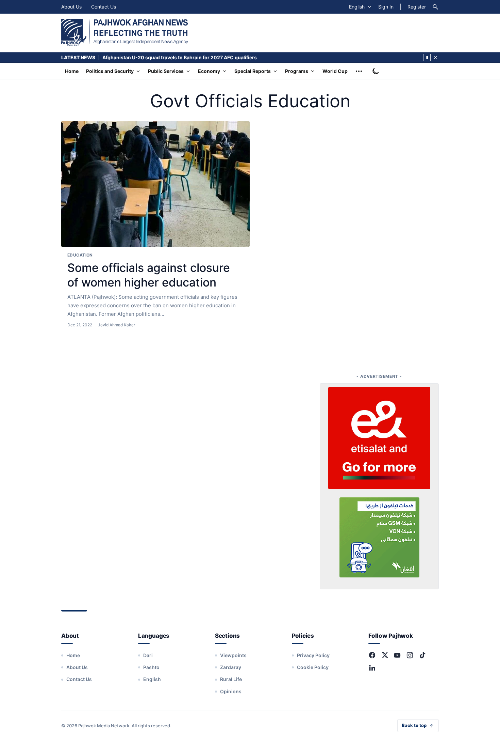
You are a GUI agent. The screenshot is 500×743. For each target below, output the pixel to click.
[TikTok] (422, 655)
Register (416, 7)
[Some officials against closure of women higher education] (155, 184)
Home (72, 71)
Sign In (386, 7)
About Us (71, 7)
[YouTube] (397, 655)
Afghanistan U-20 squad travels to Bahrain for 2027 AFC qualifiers (179, 57)
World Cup (335, 71)
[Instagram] (410, 655)
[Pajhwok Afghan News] (124, 32)
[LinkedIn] (372, 667)
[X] (384, 655)
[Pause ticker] (427, 57)
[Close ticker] (435, 57)
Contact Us (103, 7)
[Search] (435, 7)
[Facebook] (372, 655)
